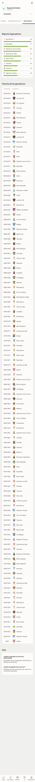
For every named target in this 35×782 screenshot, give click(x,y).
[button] (17, 14)
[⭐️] (32, 3)
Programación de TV (14, 21)
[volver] (3, 3)
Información (28, 21)
